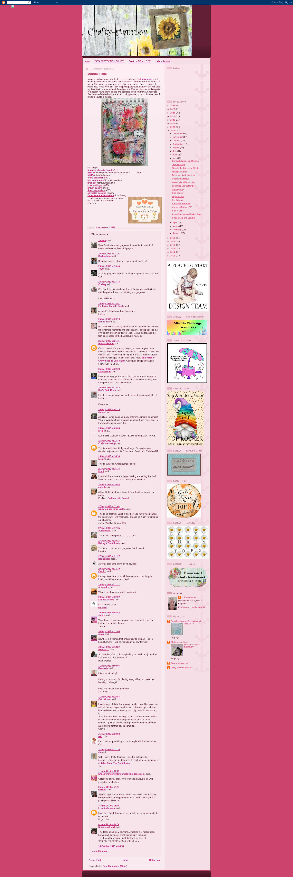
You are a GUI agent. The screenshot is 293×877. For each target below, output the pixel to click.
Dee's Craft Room (107, 390)
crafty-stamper (189, 597)
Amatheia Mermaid (181, 204)
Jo (99, 752)
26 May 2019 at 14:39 (109, 456)
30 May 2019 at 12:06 (109, 631)
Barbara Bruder (106, 343)
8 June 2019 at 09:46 (108, 805)
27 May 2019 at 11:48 (109, 506)
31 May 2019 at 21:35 (109, 749)
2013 (172, 256)
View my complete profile (193, 607)
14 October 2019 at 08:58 (111, 846)
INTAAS (91, 172)
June (175, 155)
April (175, 222)
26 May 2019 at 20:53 (109, 484)
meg (100, 431)
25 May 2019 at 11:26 (109, 253)
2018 (172, 238)
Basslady (103, 668)
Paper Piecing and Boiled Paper (187, 214)
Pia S (101, 471)
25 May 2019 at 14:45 (109, 266)
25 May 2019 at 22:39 (109, 369)
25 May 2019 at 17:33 (109, 281)
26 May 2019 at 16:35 (109, 469)
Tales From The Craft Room (115, 763)
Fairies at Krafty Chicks (183, 175)
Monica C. (103, 649)
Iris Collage (177, 200)
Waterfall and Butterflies (184, 182)
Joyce (101, 268)
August (176, 148)
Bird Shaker (178, 193)
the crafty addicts (96, 190)
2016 (172, 245)
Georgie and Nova (180, 179)
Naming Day (178, 189)
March (176, 226)
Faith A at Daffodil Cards (111, 306)
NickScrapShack (106, 827)
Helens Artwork (162, 61)
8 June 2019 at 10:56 (108, 824)
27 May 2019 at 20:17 (109, 540)
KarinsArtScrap (106, 599)
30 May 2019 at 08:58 (109, 612)
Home (87, 61)
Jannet (101, 412)
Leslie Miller (104, 371)
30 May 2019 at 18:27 (109, 647)
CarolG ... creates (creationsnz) (186, 621)
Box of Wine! (178, 211)
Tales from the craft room (100, 195)
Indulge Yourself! (180, 172)
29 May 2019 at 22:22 (109, 597)
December (178, 133)
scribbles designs (96, 193)
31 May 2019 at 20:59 (109, 734)
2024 (172, 113)
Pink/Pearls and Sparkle (183, 218)
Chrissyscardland (179, 642)
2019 (172, 130)
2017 (172, 241)
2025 (172, 109)
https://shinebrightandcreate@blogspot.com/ (121, 774)
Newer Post (95, 860)
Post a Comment (99, 851)
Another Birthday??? (182, 207)
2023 (172, 116)
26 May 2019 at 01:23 (109, 409)
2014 (172, 252)
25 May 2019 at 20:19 (109, 319)
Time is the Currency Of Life (185, 168)
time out (91, 183)
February (177, 230)
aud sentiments (95, 180)
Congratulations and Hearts (185, 161)
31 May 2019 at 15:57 (109, 696)
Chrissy (102, 284)
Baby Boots (189, 624)
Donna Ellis (104, 321)
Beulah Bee (104, 559)
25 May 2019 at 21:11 (109, 341)
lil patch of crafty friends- (100, 170)
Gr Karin (102, 607)
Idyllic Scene (178, 196)
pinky (101, 634)
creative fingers (95, 185)
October (177, 140)
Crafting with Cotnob (118, 498)
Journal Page (178, 164)
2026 (172, 106)
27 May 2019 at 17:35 (109, 528)
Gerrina (102, 789)
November (178, 137)
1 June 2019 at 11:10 (108, 771)
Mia (100, 736)
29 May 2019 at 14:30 (109, 569)
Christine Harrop (107, 443)
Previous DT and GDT (139, 61)
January (177, 233)
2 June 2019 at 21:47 (108, 787)
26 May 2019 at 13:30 (109, 441)
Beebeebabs (104, 256)
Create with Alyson (180, 663)
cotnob (102, 487)
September (178, 144)
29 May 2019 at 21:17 (109, 584)
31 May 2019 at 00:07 (109, 666)
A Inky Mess (145, 79)
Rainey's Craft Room (109, 543)
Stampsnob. (104, 530)
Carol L (102, 571)
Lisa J (101, 459)
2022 (172, 120)
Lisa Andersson (106, 808)
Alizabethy (103, 587)
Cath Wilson (104, 699)
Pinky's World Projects (182, 668)
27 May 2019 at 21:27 (109, 556)
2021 (172, 123)
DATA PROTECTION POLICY (109, 61)
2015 (172, 249)
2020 (172, 127)
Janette (102, 240)
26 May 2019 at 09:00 (109, 428)
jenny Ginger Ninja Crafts (111, 509)
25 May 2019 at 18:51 (109, 303)
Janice (101, 615)
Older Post (154, 860)
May (175, 158)
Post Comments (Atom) (115, 866)
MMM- (90, 175)
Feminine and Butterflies (184, 186)
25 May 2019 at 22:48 (109, 387)
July (175, 151)
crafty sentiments (96, 177)
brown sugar (94, 188)
